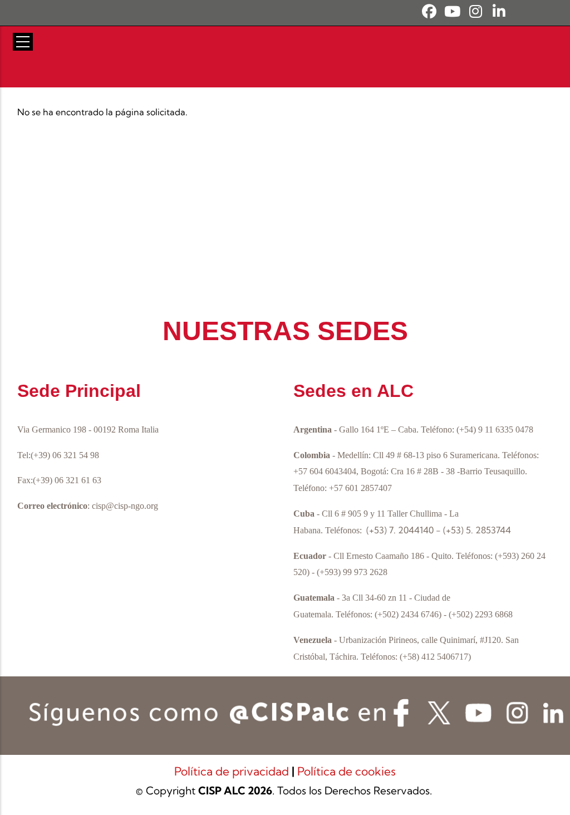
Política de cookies (346, 771)
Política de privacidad (233, 771)
